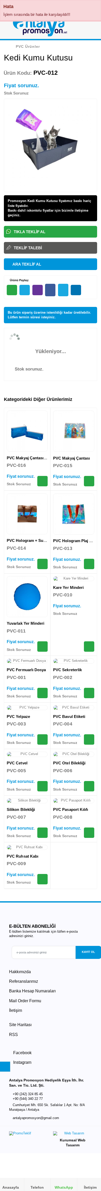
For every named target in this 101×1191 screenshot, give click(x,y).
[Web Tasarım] (72, 1134)
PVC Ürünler (28, 46)
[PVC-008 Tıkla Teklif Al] (89, 832)
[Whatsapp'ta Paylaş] (12, 290)
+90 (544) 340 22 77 (28, 1099)
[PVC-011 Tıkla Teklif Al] (42, 646)
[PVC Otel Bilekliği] (73, 754)
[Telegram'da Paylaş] (24, 290)
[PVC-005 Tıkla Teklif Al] (42, 786)
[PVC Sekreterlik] (73, 661)
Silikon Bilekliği (21, 809)
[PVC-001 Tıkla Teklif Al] (42, 693)
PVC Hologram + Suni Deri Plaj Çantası (42, 540)
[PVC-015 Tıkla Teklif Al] (89, 481)
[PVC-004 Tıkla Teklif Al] (89, 739)
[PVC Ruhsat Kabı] (27, 847)
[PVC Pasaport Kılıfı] (73, 800)
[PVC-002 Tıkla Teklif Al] (89, 693)
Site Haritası (20, 1024)
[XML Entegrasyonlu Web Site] (28, 1134)
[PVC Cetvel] (27, 754)
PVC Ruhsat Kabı (22, 856)
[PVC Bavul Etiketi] (73, 707)
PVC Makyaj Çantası (71, 458)
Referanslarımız (23, 981)
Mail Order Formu (25, 1001)
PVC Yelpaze (18, 716)
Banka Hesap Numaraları (32, 991)
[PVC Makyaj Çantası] (73, 431)
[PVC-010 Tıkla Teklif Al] (89, 646)
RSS (13, 1034)
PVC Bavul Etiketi (69, 716)
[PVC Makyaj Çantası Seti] (27, 431)
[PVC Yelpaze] (27, 707)
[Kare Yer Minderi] (73, 578)
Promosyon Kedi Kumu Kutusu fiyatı (37, 201)
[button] (91, 28)
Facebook (22, 1053)
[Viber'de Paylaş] (37, 290)
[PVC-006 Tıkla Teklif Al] (89, 786)
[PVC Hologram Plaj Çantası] (73, 514)
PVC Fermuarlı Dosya (26, 670)
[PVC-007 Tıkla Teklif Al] (42, 832)
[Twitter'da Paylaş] (63, 290)
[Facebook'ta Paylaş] (50, 290)
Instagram (21, 1062)
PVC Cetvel (17, 763)
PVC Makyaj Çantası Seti (29, 458)
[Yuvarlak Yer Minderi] (27, 596)
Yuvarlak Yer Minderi (26, 623)
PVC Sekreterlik (67, 670)
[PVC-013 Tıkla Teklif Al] (89, 564)
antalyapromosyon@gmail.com (36, 1118)
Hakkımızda (20, 972)
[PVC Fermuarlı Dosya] (27, 661)
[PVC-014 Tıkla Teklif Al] (42, 564)
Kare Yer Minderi (68, 587)
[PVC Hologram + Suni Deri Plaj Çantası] (27, 513)
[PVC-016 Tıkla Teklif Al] (42, 481)
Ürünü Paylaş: (19, 280)
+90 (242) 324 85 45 (28, 1094)
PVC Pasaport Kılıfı (70, 809)
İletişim (15, 1010)
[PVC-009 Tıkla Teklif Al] (42, 879)
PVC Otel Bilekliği (69, 763)
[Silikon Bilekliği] (27, 800)
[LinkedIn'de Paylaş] (76, 290)
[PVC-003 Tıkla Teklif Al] (42, 739)
